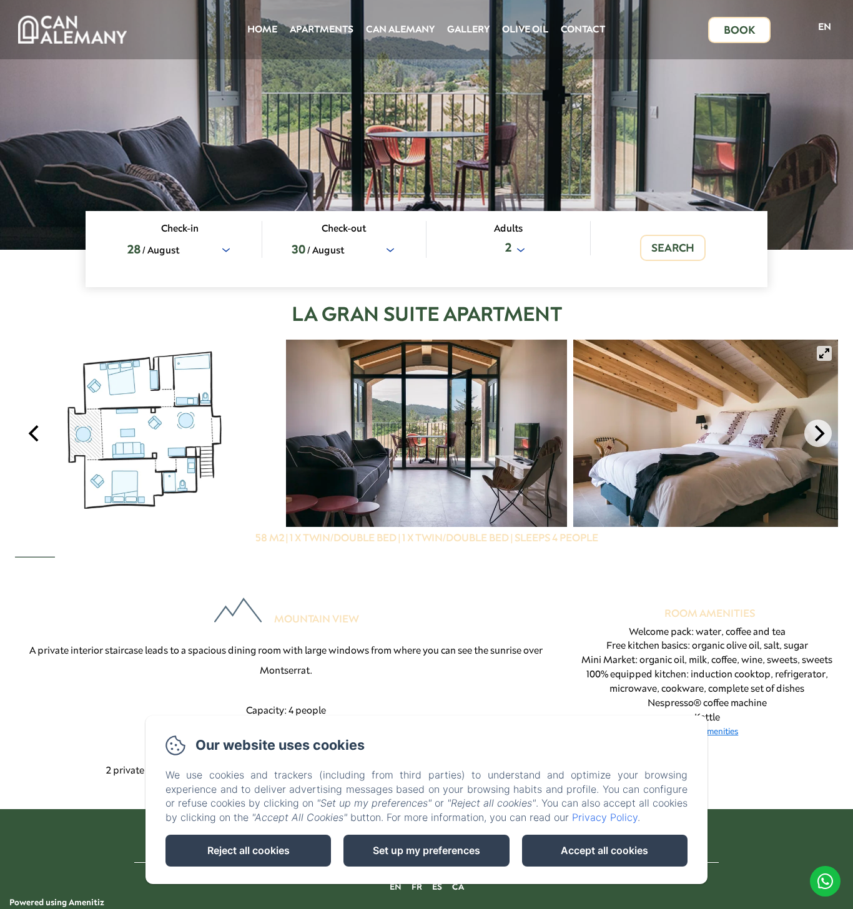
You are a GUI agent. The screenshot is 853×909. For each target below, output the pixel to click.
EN (396, 887)
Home (262, 28)
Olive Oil (525, 28)
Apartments (321, 28)
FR (417, 887)
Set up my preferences (426, 850)
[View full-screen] (824, 353)
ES (437, 887)
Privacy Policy (605, 817)
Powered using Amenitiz (56, 902)
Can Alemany (400, 28)
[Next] (818, 433)
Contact (583, 28)
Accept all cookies (604, 850)
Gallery (468, 28)
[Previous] (35, 433)
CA (458, 887)
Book (739, 29)
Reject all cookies (248, 850)
